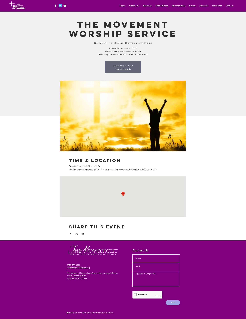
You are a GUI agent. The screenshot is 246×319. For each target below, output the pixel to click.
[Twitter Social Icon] (60, 5)
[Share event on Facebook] (70, 234)
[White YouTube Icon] (64, 5)
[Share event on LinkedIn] (83, 234)
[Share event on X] (76, 234)
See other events (123, 69)
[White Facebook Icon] (55, 5)
